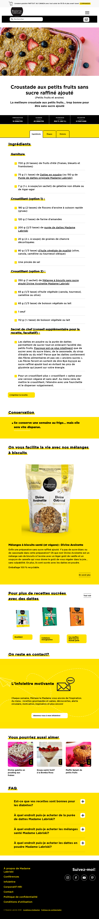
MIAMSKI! (18, 637)
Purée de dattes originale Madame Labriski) (45, 178)
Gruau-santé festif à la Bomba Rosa (46, 771)
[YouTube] (84, 877)
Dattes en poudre (51, 175)
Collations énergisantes (47, 639)
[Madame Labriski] (17, 12)
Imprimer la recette (19, 395)
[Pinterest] (92, 877)
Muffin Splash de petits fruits (74, 771)
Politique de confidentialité (51, 910)
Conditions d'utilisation (31, 910)
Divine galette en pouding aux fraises (16, 772)
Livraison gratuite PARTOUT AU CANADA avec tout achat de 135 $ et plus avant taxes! (52, 3)
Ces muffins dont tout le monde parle (74, 638)
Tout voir (87, 596)
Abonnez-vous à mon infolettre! (46, 716)
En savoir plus (85, 575)
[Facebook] (76, 877)
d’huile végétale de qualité (54, 251)
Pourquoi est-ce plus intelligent (53, 348)
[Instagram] (68, 877)
